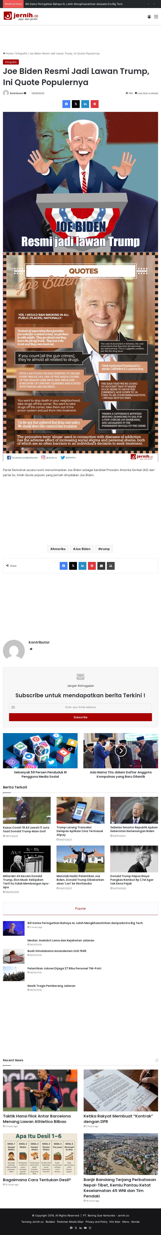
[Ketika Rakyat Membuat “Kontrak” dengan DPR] (121, 1090)
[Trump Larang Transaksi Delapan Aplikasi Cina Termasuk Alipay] (80, 810)
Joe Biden (83, 549)
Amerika (58, 549)
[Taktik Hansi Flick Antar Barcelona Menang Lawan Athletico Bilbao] (40, 1090)
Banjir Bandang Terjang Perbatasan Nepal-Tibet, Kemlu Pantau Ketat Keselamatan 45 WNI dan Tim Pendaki (120, 1188)
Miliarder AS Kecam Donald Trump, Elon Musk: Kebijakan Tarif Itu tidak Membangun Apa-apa (26, 881)
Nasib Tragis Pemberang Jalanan (51, 986)
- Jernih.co (122, 1215)
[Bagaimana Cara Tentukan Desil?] (40, 1154)
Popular (80, 908)
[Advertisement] (80, 37)
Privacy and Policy (96, 1221)
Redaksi (50, 1221)
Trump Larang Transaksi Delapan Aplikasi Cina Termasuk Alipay (80, 831)
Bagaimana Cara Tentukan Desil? (37, 1180)
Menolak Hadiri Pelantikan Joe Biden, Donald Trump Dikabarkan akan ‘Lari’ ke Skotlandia (80, 879)
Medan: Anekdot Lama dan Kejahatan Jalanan (60, 940)
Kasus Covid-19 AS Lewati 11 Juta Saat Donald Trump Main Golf (26, 829)
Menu (125, 1221)
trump (105, 549)
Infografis (21, 53)
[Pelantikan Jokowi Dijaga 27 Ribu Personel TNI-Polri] (14, 973)
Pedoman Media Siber (70, 1221)
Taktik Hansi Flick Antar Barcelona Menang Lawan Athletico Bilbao (66, 3)
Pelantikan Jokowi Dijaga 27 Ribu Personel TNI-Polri (64, 968)
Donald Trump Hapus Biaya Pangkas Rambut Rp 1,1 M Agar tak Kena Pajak (132, 879)
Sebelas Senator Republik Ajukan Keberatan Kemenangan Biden (134, 829)
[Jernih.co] (21, 16)
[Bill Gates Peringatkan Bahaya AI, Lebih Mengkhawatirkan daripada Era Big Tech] (14, 928)
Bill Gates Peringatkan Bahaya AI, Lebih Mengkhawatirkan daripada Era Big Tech (85, 923)
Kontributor (16, 93)
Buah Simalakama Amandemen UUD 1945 (56, 951)
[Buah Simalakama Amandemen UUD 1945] (14, 956)
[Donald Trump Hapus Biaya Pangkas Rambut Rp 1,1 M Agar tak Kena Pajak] (134, 859)
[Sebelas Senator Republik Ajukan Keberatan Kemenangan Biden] (134, 810)
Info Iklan (114, 1221)
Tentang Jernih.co (32, 1221)
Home (9, 53)
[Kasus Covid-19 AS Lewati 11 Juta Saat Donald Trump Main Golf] (27, 810)
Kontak (135, 1221)
